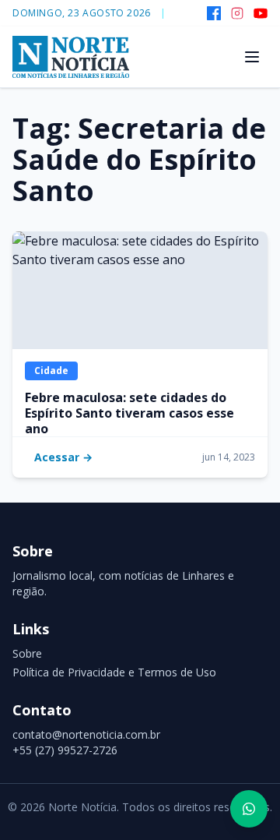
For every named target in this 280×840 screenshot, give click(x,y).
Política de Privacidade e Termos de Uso (114, 672)
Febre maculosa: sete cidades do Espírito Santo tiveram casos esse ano (129, 413)
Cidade (51, 370)
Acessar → (63, 457)
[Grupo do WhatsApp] (249, 809)
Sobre (27, 653)
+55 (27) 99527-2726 (64, 750)
